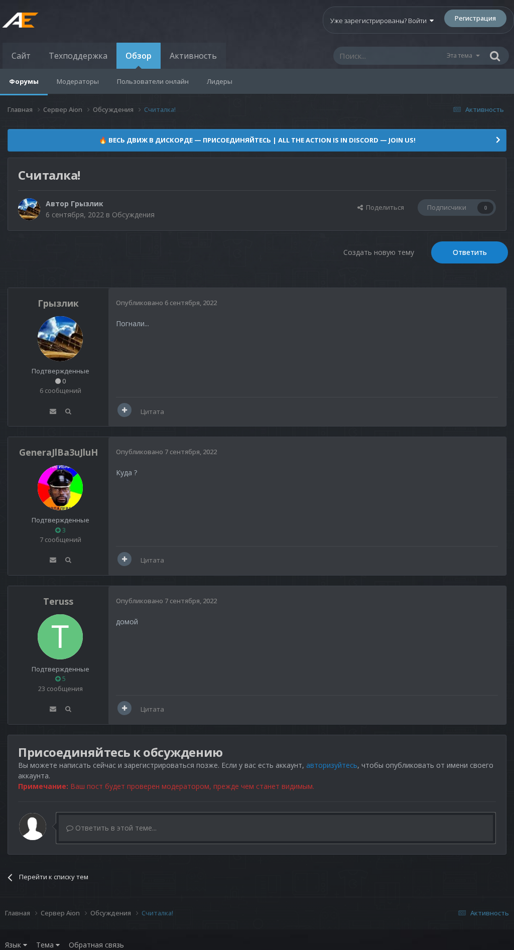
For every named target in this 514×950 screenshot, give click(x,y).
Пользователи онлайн (153, 81)
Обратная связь (96, 944)
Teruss (58, 601)
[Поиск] (495, 56)
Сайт (21, 55)
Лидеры (219, 81)
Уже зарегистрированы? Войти (380, 20)
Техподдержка (78, 55)
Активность (193, 55)
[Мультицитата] (124, 410)
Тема (46, 944)
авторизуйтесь (331, 765)
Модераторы (78, 81)
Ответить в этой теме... (115, 828)
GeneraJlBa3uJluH (58, 452)
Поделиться (383, 207)
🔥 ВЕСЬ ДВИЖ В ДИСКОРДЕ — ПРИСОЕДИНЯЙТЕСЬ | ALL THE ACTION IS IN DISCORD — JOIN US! (257, 140)
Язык (14, 944)
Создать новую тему (378, 252)
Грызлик (87, 203)
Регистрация (475, 18)
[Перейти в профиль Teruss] (60, 636)
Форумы (24, 81)
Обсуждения (133, 214)
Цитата (152, 411)
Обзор (138, 55)
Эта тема (459, 55)
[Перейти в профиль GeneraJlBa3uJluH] (60, 487)
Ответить (470, 252)
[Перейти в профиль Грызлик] (29, 209)
